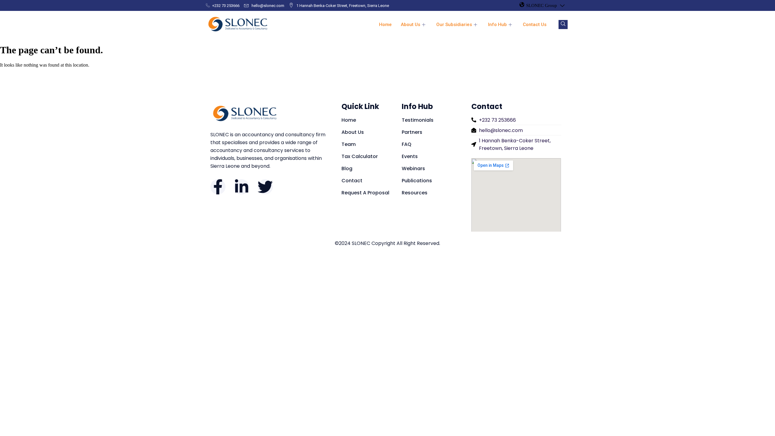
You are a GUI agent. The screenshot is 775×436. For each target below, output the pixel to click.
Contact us (534, 24)
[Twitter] (265, 186)
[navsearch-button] (563, 24)
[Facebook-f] (218, 186)
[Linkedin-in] (241, 186)
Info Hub (497, 24)
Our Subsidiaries (454, 24)
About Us (410, 24)
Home (385, 24)
